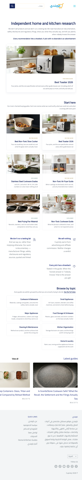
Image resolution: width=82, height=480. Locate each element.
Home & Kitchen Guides (27, 440)
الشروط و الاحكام (30, 429)
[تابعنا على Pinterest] (68, 466)
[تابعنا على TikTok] (60, 466)
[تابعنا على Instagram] (72, 466)
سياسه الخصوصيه (30, 425)
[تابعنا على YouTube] (64, 466)
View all (15, 358)
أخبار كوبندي (32, 444)
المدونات (33, 436)
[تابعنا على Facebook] (76, 466)
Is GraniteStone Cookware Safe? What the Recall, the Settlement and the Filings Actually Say (56, 395)
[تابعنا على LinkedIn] (55, 466)
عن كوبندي (32, 421)
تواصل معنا (32, 432)
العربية (71, 456)
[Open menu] (74, 6)
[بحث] (12, 6)
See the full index (70, 291)
